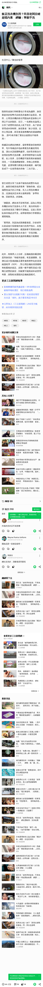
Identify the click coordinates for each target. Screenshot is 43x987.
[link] (8, 531)
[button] (3, 531)
